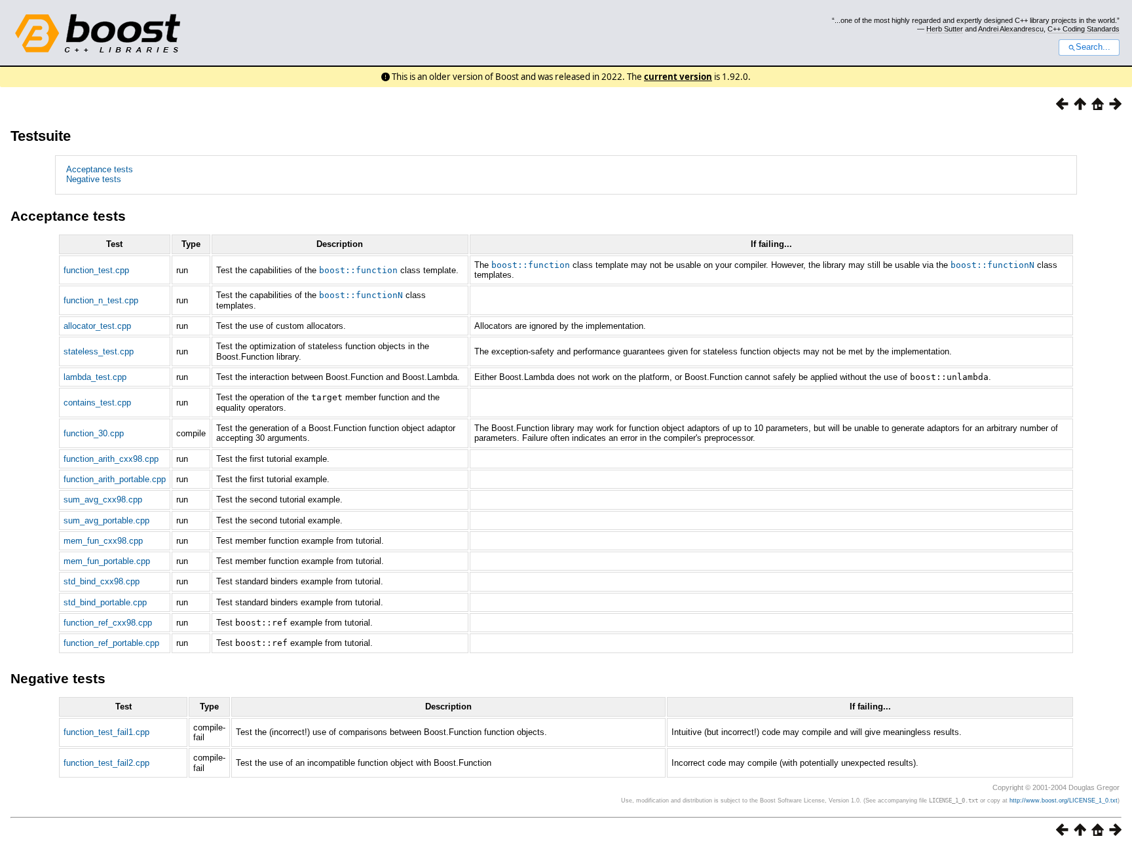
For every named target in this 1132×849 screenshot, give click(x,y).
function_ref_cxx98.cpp (108, 623)
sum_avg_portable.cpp (106, 520)
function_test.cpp (96, 270)
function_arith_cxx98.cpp (111, 459)
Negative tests (93, 179)
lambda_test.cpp (95, 377)
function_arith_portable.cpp (115, 479)
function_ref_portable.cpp (111, 643)
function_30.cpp (94, 433)
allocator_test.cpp (97, 326)
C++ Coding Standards (1083, 29)
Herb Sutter (944, 29)
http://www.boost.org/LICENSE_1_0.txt (1063, 800)
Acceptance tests (99, 169)
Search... (1093, 47)
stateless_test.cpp (99, 351)
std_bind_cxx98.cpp (102, 581)
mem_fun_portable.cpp (107, 561)
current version (678, 77)
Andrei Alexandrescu (1011, 29)
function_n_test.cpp (101, 300)
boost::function (358, 270)
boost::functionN (992, 265)
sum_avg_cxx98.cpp (103, 499)
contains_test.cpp (97, 402)
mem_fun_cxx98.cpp (103, 541)
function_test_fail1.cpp (106, 732)
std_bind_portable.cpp (105, 602)
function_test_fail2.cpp (106, 763)
